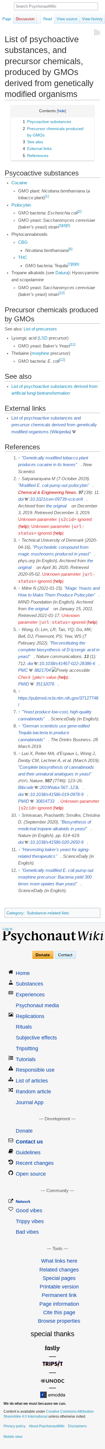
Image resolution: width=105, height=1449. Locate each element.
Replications (30, 1016)
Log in (8, 929)
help (23, 526)
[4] (64, 226)
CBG (23, 242)
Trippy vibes (30, 1221)
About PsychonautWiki (46, 1426)
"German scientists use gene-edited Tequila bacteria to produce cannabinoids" (54, 733)
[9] (77, 264)
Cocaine (19, 182)
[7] (69, 264)
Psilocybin (21, 205)
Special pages (59, 1278)
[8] (73, 264)
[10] (61, 293)
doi (21, 499)
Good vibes (29, 1210)
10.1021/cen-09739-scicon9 (56, 499)
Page (6, 19)
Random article (33, 1092)
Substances (29, 984)
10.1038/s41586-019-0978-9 (56, 794)
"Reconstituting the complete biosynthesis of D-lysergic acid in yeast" (58, 650)
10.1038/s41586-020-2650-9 (56, 842)
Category (14, 913)
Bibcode (26, 787)
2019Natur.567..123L (59, 787)
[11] (72, 344)
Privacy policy (14, 1426)
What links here (59, 1261)
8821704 (42, 670)
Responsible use (35, 1070)
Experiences (30, 995)
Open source (31, 1174)
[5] (68, 226)
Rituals (24, 1027)
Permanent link (59, 1295)
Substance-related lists (48, 913)
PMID (23, 684)
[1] (47, 196)
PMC (23, 670)
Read (47, 19)
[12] (62, 360)
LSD (43, 338)
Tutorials (26, 1059)
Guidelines (28, 1152)
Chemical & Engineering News (47, 492)
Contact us (29, 1142)
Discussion (25, 19)
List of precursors (40, 329)
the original (56, 506)
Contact (65, 954)
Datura (61, 272)
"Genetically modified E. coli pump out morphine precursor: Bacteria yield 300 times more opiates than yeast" (55, 877)
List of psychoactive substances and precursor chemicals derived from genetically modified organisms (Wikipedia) (54, 425)
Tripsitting (27, 1048)
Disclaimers (77, 1426)
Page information (59, 1304)
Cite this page (59, 1312)
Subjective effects (36, 1038)
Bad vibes (27, 1232)
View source (67, 19)
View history (92, 19)
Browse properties (59, 1321)
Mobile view (13, 1437)
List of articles (32, 1081)
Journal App (29, 1102)
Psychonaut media (37, 1005)
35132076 (45, 684)
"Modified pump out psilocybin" (53, 485)
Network (23, 1201)
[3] (60, 226)
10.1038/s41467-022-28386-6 (67, 663)
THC (22, 257)
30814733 (45, 801)
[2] (79, 211)
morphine (40, 353)
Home (23, 973)
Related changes (59, 1270)
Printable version (59, 1287)
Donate (43, 954)
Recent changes (35, 1163)
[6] (70, 249)
